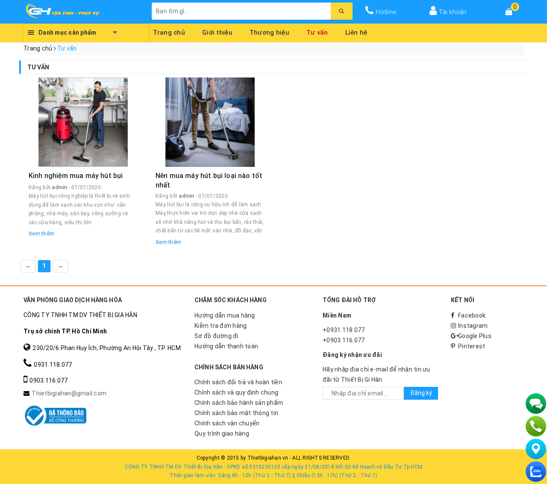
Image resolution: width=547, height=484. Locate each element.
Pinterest (471, 346)
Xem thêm (41, 233)
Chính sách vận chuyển (226, 423)
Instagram (473, 325)
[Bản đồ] (536, 449)
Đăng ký (421, 392)
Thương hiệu (269, 31)
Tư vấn (317, 31)
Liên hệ (356, 31)
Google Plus (474, 336)
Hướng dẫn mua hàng (224, 315)
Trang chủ (169, 31)
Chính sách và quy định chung (236, 392)
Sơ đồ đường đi (216, 336)
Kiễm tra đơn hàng (220, 325)
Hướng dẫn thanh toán (226, 346)
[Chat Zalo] (536, 471)
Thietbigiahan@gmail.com (69, 393)
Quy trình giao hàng (221, 433)
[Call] (536, 426)
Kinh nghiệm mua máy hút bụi (76, 176)
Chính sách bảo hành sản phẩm (238, 402)
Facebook (471, 315)
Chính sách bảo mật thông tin (236, 413)
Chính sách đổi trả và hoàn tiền (238, 382)
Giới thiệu (217, 31)
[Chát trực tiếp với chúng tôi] (536, 403)
